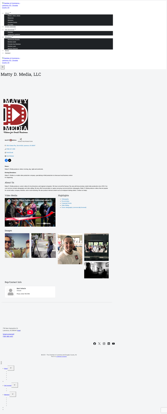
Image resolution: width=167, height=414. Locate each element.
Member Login (12, 46)
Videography (65, 199)
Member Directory (13, 48)
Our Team (10, 24)
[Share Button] (20, 138)
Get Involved (7, 385)
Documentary (65, 201)
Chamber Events (12, 22)
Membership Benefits (14, 39)
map (18, 330)
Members (6, 394)
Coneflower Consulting (61, 356)
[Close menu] (1, 362)
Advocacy (10, 20)
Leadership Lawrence (14, 34)
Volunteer (10, 32)
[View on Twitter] (9, 161)
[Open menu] (3, 67)
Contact (7, 53)
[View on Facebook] (6, 161)
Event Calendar (10, 27)
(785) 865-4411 (8, 336)
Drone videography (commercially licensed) (74, 207)
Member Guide (12, 41)
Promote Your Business (14, 44)
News (7, 51)
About (6, 368)
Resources (11, 18)
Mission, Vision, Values (14, 15)
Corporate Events (67, 203)
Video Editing (65, 205)
